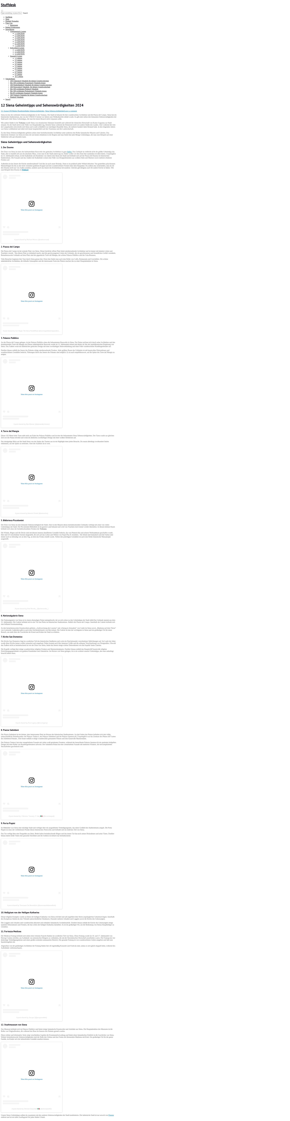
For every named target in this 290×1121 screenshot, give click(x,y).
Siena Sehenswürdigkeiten (54, 111)
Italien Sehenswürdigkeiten (34, 111)
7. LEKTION (20, 46)
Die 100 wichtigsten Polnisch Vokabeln (24, 89)
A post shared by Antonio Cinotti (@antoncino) (31, 513)
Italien (69, 152)
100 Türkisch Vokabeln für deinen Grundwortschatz (28, 95)
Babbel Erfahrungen (12, 27)
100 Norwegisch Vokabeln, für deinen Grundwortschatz (30, 87)
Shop (7, 19)
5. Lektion (18, 66)
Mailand (25, 170)
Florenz (111, 1115)
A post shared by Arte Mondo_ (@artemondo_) (31, 609)
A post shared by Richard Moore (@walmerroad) (31, 239)
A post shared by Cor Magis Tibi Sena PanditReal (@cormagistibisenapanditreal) (31, 331)
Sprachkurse (9, 29)
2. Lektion (18, 60)
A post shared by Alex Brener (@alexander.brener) (32, 424)
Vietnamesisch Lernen (18, 31)
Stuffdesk (8, 4)
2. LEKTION (20, 35)
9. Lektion (18, 74)
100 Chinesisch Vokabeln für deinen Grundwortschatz (29, 81)
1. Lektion (18, 58)
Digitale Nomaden (12, 21)
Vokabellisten (10, 79)
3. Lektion (18, 62)
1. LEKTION (20, 33)
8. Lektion (18, 72)
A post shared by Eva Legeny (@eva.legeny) (32, 723)
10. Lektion (19, 77)
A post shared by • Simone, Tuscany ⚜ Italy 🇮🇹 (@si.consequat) (31, 816)
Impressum (14, 25)
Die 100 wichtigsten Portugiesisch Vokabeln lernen (28, 91)
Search (7, 99)
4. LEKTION (20, 40)
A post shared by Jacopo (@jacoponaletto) (31, 1017)
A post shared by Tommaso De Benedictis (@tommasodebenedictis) (31, 905)
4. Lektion (18, 64)
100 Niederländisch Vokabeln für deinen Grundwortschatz (31, 85)
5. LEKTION (20, 42)
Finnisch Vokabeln (16, 97)
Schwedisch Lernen (17, 48)
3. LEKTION (20, 38)
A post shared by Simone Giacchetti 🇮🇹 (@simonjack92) (32, 1109)
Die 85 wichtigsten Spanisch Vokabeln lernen (26, 93)
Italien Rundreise (19, 111)
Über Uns (8, 23)
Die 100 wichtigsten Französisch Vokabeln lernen (28, 83)
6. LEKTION (20, 44)
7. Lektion (18, 70)
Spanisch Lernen (16, 56)
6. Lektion (18, 68)
